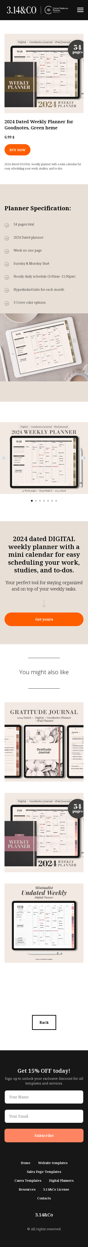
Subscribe (44, 1135)
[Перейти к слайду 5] (48, 501)
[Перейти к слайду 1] (32, 501)
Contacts (44, 1198)
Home (25, 1163)
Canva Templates (27, 1180)
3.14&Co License (56, 1189)
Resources (27, 1189)
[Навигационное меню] (80, 10)
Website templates (52, 1163)
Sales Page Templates (44, 1172)
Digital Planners (61, 1180)
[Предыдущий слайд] (4, 458)
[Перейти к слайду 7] (56, 501)
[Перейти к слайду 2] (36, 501)
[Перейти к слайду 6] (52, 501)
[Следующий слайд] (84, 458)
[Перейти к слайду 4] (44, 501)
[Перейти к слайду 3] (40, 501)
